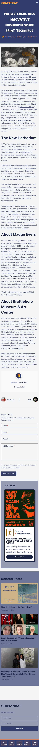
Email (5, 432)
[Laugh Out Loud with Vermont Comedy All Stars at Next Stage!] (19, 624)
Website (6, 439)
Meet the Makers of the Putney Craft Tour (18, 607)
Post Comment (8, 473)
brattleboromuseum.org (14, 348)
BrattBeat (23, 382)
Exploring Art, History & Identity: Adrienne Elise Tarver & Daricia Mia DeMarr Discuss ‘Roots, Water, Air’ (18, 673)
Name (5, 426)
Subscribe (19, 728)
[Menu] (37, 3)
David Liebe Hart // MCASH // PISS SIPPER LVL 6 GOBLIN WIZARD (19, 541)
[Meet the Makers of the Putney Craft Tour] (19, 593)
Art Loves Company (27, 107)
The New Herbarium (11, 144)
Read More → (19, 557)
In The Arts (33, 37)
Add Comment (8, 446)
